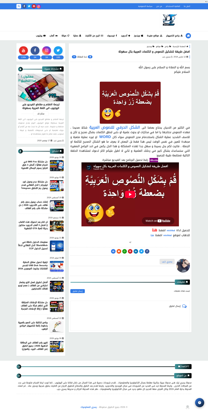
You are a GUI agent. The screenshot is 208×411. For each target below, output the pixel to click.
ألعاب (51, 36)
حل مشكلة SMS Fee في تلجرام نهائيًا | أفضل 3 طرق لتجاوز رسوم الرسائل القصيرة (34, 165)
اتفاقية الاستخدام (173, 6)
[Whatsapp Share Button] (124, 251)
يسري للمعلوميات (89, 407)
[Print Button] (113, 251)
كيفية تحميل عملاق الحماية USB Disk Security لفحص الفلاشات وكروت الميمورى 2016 (33, 265)
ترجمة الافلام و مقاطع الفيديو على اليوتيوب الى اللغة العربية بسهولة (41, 106)
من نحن (159, 6)
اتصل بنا (187, 6)
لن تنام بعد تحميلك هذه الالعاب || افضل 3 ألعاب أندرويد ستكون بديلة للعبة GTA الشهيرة (33, 225)
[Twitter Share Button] (141, 251)
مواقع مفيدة (153, 36)
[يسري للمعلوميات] (169, 20)
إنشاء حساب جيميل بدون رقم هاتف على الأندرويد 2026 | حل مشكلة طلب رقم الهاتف (33, 205)
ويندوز (137, 36)
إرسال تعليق (78, 291)
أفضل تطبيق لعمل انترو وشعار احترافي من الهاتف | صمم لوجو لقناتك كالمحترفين (33, 285)
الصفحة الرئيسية (179, 46)
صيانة (64, 36)
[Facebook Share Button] (147, 251)
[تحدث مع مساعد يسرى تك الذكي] (199, 402)
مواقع (158, 46)
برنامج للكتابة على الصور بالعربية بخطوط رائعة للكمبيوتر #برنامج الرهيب (33, 326)
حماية (75, 36)
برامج (167, 46)
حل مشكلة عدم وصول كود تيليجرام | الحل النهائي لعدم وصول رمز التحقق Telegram (34, 185)
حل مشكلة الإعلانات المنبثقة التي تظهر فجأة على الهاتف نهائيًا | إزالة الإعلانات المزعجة (34, 305)
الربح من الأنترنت (92, 36)
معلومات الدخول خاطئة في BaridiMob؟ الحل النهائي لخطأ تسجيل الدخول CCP (33, 245)
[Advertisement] (71, 19)
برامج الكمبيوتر (173, 36)
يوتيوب (39, 36)
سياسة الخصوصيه (145, 6)
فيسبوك (111, 36)
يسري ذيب (57, 140)
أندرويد (124, 36)
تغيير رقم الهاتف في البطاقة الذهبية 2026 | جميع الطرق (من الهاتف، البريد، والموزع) (34, 346)
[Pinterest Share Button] (136, 251)
